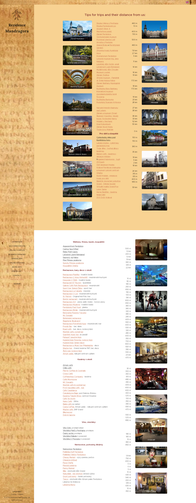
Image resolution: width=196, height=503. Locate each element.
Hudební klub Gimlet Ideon (73, 343)
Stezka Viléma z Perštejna (107, 23)
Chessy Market (69, 457)
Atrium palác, (68, 354)
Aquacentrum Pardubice (73, 246)
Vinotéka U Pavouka (71, 439)
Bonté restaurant (70, 299)
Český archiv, (68, 433)
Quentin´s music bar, (71, 335)
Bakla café (67, 404)
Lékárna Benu (69, 484)
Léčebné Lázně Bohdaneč (74, 254)
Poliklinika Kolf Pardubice (73, 452)
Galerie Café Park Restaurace (75, 285)
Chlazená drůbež (70, 460)
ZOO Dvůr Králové (104, 197)
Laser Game (102, 189)
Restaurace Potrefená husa (74, 324)
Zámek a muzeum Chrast (107, 113)
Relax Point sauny (70, 252)
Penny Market (69, 468)
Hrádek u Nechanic (104, 121)
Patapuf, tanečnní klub (72, 337)
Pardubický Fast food (72, 307)
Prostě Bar (67, 326)
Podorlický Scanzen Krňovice (109, 102)
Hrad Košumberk (104, 124)
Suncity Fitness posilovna (73, 263)
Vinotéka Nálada (70, 436)
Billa (64, 471)
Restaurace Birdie (70, 310)
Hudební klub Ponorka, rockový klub (77, 340)
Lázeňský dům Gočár (105, 64)
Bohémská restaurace (72, 318)
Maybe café (68, 410)
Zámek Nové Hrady (105, 127)
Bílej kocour (67, 412)
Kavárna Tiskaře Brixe (72, 396)
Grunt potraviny (69, 476)
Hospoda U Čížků (70, 280)
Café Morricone (70, 379)
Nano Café (67, 401)
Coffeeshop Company (73, 376)
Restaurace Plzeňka (71, 275)
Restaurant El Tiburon (72, 283)
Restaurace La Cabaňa (72, 291)
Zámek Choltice (103, 75)
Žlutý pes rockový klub (72, 351)
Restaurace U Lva (70, 294)
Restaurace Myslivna (71, 305)
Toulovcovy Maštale (105, 130)
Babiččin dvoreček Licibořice (108, 181)
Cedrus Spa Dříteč (70, 249)
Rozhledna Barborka (105, 100)
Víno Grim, (67, 428)
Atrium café (68, 365)
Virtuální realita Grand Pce (107, 187)
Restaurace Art (69, 302)
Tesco (66, 479)
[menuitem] (17, 241)
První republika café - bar (74, 388)
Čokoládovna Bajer (71, 393)
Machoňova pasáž (104, 31)
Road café (67, 329)
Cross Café (68, 373)
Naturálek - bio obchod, (73, 474)
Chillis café (67, 368)
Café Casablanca (70, 390)
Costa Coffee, (69, 407)
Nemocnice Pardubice (72, 449)
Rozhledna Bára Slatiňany (107, 89)
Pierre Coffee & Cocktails (74, 370)
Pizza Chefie (68, 463)
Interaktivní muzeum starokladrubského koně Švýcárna (107, 94)
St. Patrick (67, 296)
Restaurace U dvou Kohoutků (75, 277)
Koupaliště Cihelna (70, 266)
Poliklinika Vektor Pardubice (74, 455)
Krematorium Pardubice (106, 56)
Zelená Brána (102, 45)
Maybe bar (68, 348)
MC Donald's (68, 382)
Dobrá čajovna (69, 415)
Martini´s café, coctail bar (73, 332)
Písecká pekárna (69, 465)
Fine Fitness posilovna (72, 260)
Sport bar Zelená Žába (72, 288)
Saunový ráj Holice (70, 257)
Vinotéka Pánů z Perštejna (74, 430)
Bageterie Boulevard (71, 321)
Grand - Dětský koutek (106, 184)
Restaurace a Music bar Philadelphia (78, 345)
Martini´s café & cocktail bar (74, 385)
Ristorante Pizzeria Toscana (74, 313)
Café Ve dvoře (69, 399)
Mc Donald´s (67, 315)
